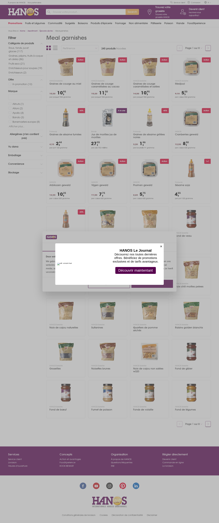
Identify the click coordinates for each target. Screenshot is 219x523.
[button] (161, 246)
